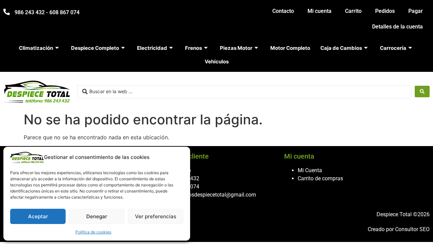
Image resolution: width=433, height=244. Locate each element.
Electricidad (152, 48)
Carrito (353, 11)
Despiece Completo (95, 48)
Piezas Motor (236, 48)
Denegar (96, 216)
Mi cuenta (319, 11)
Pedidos (385, 11)
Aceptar (38, 216)
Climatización (36, 48)
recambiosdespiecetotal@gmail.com (212, 194)
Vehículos (217, 61)
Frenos (193, 48)
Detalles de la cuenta (397, 26)
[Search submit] (422, 91)
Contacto (283, 11)
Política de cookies (93, 232)
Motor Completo (290, 48)
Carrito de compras (320, 178)
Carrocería (393, 48)
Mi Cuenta (310, 170)
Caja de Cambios (341, 48)
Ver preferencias (155, 216)
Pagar (415, 11)
